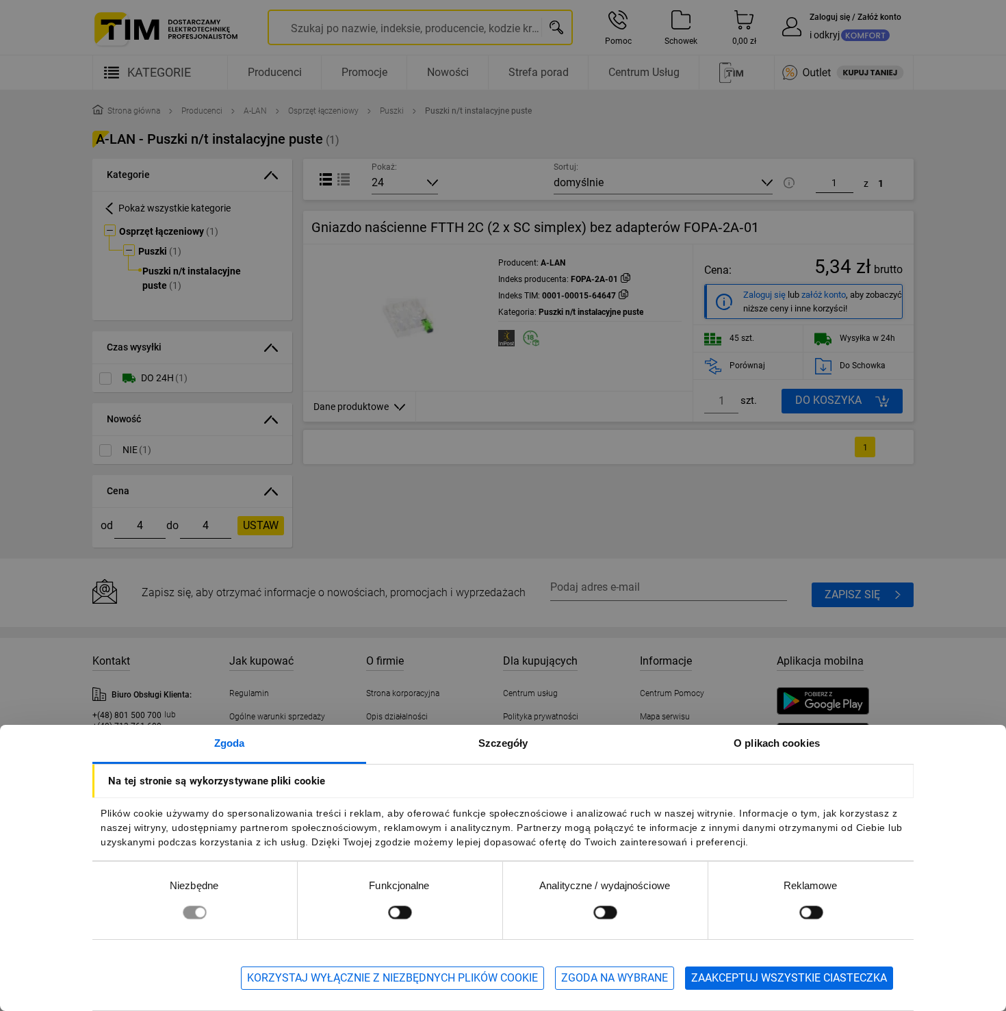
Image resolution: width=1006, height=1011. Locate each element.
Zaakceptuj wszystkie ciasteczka (789, 977)
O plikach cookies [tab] (777, 743)
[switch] (399, 912)
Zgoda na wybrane (614, 977)
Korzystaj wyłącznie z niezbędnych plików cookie (392, 977)
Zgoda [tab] (229, 743)
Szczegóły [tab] (503, 743)
